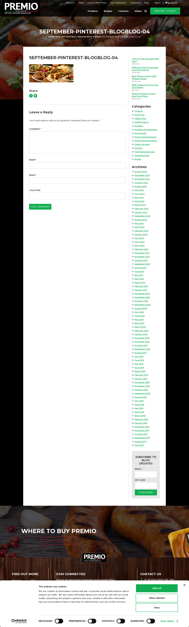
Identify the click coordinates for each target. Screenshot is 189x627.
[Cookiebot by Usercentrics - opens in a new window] (19, 621)
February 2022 (141, 249)
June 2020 (140, 316)
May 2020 (139, 319)
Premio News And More (146, 141)
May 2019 (139, 364)
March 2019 (140, 371)
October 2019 (141, 345)
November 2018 (142, 386)
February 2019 (141, 375)
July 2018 (139, 401)
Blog (146, 2)
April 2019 (139, 368)
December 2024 (142, 175)
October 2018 (141, 390)
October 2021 (141, 260)
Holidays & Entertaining (146, 130)
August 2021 (140, 268)
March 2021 (140, 282)
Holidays (139, 126)
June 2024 (140, 194)
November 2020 (142, 297)
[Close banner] (184, 585)
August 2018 (141, 397)
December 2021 (142, 253)
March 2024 (140, 205)
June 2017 (139, 445)
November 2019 (142, 342)
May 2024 (139, 197)
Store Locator (56, 540)
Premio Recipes (142, 144)
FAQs (81, 2)
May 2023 (139, 223)
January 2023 (141, 234)
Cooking (139, 111)
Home (51, 36)
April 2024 (139, 201)
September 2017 (142, 438)
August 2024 (141, 186)
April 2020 (140, 323)
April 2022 (139, 245)
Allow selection (157, 598)
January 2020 (141, 334)
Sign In (158, 2)
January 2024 (141, 212)
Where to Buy (165, 11)
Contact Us (135, 2)
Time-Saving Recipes (145, 152)
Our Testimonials (118, 2)
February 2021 (141, 286)
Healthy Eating (142, 122)
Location (34, 190)
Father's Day (140, 118)
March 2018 (140, 416)
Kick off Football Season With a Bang (78, 36)
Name (32, 160)
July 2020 (139, 312)
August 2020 (141, 308)
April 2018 (139, 412)
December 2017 (142, 427)
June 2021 (139, 271)
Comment (35, 129)
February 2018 (141, 419)
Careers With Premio (97, 2)
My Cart (170, 2)
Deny (156, 607)
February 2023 (141, 231)
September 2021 (142, 264)
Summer (138, 148)
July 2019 (139, 356)
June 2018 (139, 405)
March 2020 (140, 327)
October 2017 (141, 434)
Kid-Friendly (140, 133)
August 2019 (140, 353)
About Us (70, 2)
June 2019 (139, 360)
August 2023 (141, 220)
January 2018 (141, 423)
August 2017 (140, 441)
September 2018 (142, 393)
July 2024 (139, 190)
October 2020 (141, 301)
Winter (138, 159)
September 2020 (143, 305)
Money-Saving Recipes (145, 137)
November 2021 (142, 257)
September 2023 (142, 216)
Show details (167, 621)
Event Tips (140, 115)
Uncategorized (142, 155)
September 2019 (142, 349)
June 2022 (140, 242)
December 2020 (142, 294)
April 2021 (139, 279)
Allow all (156, 588)
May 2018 (139, 408)
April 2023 (139, 227)
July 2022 (139, 238)
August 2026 (141, 172)
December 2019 (142, 338)
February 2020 (142, 331)
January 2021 (141, 290)
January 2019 (141, 379)
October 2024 (141, 183)
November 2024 (142, 179)
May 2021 (139, 275)
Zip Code (140, 480)
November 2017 (142, 430)
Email (32, 175)
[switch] (90, 620)
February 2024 (141, 209)
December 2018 (142, 382)
